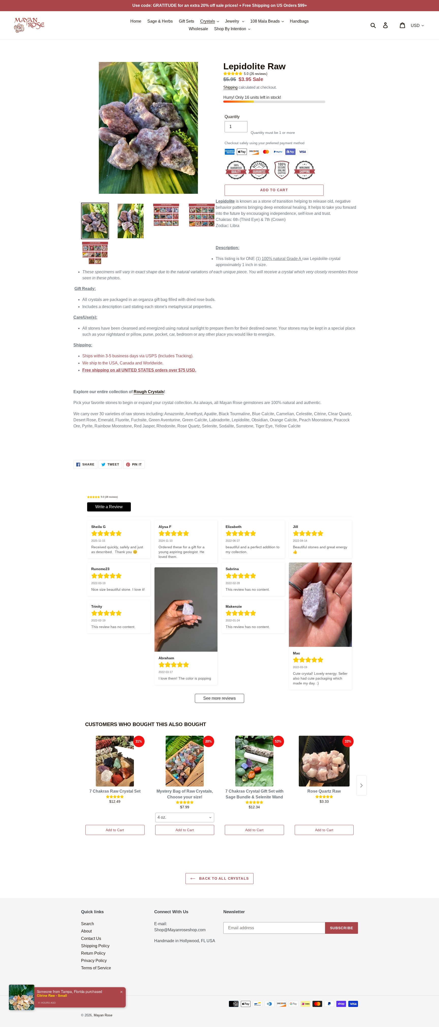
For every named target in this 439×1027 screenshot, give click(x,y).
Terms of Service (96, 968)
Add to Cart (115, 830)
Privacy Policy (94, 960)
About (86, 931)
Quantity (232, 117)
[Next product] (361, 785)
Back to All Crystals (223, 878)
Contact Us (91, 938)
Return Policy (93, 953)
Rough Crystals (149, 392)
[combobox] (184, 817)
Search (87, 924)
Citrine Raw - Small (52, 995)
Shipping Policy (95, 946)
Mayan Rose (103, 1015)
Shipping (230, 87)
